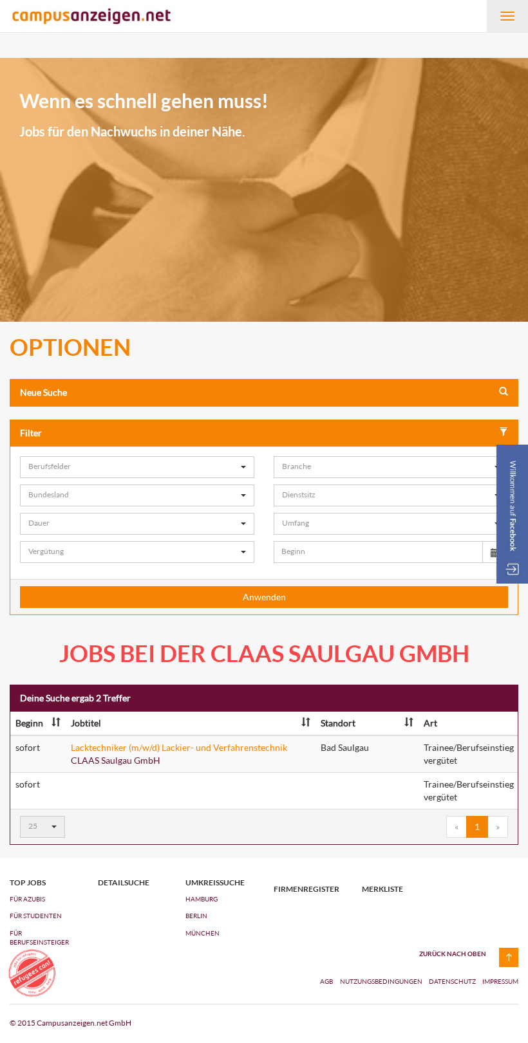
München (202, 933)
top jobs (28, 883)
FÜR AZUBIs (27, 899)
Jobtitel (86, 722)
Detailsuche (123, 883)
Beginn (29, 722)
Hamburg (201, 899)
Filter (31, 432)
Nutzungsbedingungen (382, 981)
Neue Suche (43, 392)
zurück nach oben (452, 953)
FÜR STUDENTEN (36, 915)
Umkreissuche (215, 883)
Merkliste (382, 889)
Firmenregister (306, 889)
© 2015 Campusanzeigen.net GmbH (70, 1023)
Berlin (196, 915)
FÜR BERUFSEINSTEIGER (39, 937)
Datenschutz (453, 981)
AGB (326, 981)
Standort (338, 722)
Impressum (500, 981)
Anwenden (264, 596)
